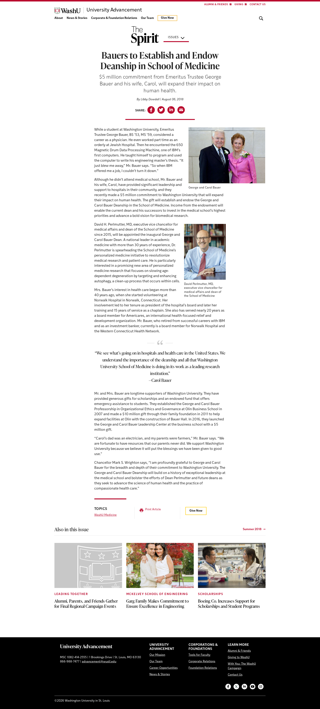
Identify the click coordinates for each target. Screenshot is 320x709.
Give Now (167, 17)
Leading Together (71, 594)
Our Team (147, 18)
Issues (173, 37)
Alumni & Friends (216, 4)
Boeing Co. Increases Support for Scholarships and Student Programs (229, 603)
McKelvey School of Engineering (157, 594)
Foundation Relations (203, 668)
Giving (238, 4)
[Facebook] (228, 686)
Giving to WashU (239, 657)
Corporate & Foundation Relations (114, 18)
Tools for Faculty (199, 655)
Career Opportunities (163, 668)
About (58, 18)
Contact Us (258, 4)
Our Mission (157, 655)
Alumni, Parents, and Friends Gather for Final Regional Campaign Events (86, 603)
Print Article (153, 509)
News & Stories (77, 18)
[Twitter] (236, 686)
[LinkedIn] (244, 686)
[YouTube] (252, 686)
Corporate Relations (202, 661)
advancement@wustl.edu (99, 661)
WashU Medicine (105, 515)
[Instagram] (261, 686)
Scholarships (210, 594)
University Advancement (86, 646)
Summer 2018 (252, 529)
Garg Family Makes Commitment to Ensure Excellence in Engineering (157, 603)
